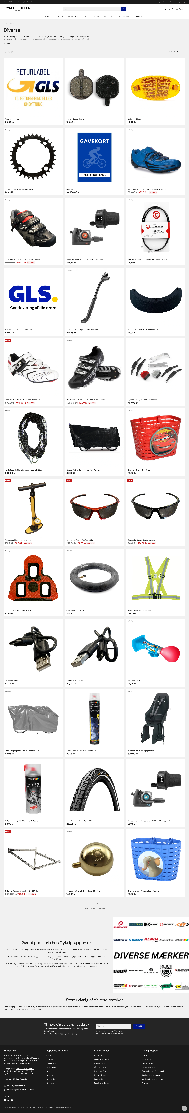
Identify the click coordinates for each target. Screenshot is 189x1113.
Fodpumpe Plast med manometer (18, 540)
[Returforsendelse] (33, 87)
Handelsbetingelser (102, 1059)
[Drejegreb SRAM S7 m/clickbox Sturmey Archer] (94, 227)
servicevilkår (61, 1107)
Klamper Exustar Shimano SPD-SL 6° (19, 610)
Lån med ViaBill (100, 1067)
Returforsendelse (12, 119)
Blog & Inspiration (149, 1063)
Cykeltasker (51, 1079)
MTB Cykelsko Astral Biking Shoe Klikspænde (22, 259)
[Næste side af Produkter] (101, 903)
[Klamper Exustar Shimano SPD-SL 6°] (33, 578)
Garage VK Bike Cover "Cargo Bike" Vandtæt (83, 470)
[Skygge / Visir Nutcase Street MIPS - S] (155, 297)
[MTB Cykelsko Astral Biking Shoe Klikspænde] (33, 227)
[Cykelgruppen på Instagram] (8, 1100)
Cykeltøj (49, 1075)
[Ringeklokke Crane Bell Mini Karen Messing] (94, 858)
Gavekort (70, 189)
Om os (144, 1055)
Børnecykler (51, 1063)
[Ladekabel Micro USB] (94, 648)
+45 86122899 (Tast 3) (25, 1068)
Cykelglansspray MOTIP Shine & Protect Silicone (24, 821)
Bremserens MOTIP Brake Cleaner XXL (81, 751)
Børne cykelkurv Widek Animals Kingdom (144, 891)
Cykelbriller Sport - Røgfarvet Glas (80, 540)
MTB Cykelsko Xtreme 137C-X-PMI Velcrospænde (85, 400)
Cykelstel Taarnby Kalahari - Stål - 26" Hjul (21, 891)
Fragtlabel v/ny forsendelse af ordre (19, 329)
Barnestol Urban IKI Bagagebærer (141, 751)
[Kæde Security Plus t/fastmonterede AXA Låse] (33, 437)
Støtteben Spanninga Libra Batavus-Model (83, 329)
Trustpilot (23, 1079)
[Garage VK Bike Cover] (94, 437)
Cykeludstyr (51, 1083)
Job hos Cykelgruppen (151, 1075)
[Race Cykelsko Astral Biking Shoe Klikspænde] (33, 367)
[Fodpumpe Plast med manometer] (33, 508)
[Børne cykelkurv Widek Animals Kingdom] (155, 858)
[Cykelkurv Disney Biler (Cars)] (155, 437)
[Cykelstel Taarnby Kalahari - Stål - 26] (33, 858)
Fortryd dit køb (100, 1075)
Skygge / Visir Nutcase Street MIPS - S (143, 329)
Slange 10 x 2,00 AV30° (75, 610)
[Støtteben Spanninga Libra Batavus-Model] (94, 297)
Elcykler (49, 1059)
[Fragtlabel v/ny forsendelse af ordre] (33, 297)
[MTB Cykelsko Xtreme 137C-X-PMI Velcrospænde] (94, 367)
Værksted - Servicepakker (152, 1079)
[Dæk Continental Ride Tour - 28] (94, 788)
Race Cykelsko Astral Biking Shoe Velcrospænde (147, 189)
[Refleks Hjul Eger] (155, 87)
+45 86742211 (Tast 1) (26, 1074)
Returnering (99, 1079)
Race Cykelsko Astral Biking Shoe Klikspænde (23, 400)
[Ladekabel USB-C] (33, 648)
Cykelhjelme (51, 1067)
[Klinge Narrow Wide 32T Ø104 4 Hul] (33, 157)
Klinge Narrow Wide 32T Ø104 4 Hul (19, 189)
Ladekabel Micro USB (74, 680)
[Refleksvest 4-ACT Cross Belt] (155, 578)
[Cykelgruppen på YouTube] (12, 1100)
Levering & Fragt (100, 1071)
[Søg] (123, 9)
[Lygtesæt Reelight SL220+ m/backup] (155, 367)
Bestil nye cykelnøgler (103, 1083)
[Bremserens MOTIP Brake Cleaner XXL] (94, 718)
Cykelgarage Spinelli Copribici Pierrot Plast (22, 751)
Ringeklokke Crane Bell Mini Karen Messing (83, 891)
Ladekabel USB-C (12, 680)
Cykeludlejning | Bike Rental (153, 1071)
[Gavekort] (94, 157)
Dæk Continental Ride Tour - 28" (79, 821)
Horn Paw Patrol (134, 680)
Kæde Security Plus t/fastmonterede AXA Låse (23, 470)
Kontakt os (98, 1055)
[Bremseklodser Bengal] (94, 87)
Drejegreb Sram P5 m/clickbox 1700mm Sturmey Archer (150, 821)
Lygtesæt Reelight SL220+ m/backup (142, 400)
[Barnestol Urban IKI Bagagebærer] (155, 718)
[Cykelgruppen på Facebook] (5, 1100)
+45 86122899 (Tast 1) (23, 1071)
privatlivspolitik (49, 1107)
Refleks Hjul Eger (134, 119)
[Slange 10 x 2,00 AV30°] (94, 578)
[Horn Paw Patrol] (155, 648)
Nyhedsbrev (147, 1059)
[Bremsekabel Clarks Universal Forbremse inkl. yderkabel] (155, 227)
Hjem (6, 24)
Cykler (49, 1055)
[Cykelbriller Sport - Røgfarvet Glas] (94, 508)
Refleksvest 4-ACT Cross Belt (139, 610)
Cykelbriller (51, 1071)
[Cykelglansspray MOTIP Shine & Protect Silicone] (33, 788)
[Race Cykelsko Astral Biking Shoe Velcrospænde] (155, 157)
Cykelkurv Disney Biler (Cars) (139, 470)
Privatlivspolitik (100, 1063)
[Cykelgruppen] (17, 9)
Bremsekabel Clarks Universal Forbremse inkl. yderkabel (150, 259)
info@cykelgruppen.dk (16, 1086)
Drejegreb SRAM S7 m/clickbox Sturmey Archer (85, 259)
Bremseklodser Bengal (75, 119)
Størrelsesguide (148, 1067)
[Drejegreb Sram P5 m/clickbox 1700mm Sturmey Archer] (155, 788)
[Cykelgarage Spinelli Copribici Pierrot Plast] (33, 718)
